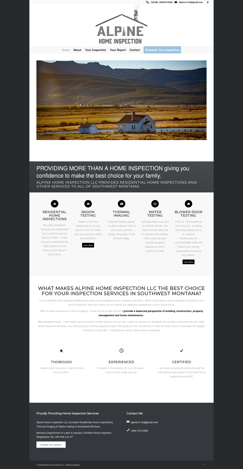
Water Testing (155, 213)
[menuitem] (66, 49)
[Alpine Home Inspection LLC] (121, 25)
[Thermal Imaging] (121, 203)
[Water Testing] (155, 203)
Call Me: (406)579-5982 (162, 2)
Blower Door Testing (188, 213)
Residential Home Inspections (54, 215)
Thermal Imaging (121, 213)
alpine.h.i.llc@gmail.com (191, 2)
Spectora (77, 465)
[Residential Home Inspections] (54, 203)
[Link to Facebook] (208, 2)
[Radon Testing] (88, 203)
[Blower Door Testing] (188, 203)
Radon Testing (88, 213)
